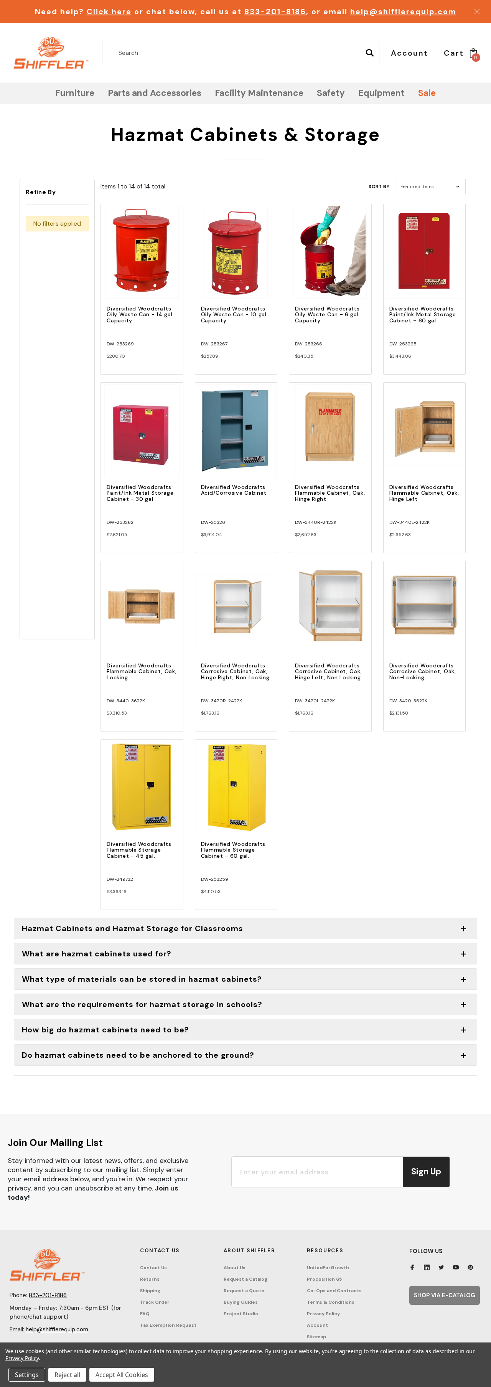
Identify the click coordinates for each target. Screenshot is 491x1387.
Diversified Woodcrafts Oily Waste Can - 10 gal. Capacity (234, 314)
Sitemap (316, 1337)
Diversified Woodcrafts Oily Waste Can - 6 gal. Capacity (327, 314)
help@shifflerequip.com (403, 12)
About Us (235, 1268)
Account (317, 1325)
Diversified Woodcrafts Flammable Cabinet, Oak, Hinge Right (330, 493)
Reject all (67, 1374)
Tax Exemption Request (168, 1325)
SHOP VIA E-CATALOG (444, 1295)
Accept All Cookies (122, 1374)
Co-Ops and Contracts (334, 1291)
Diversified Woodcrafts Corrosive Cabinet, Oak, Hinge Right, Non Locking (235, 671)
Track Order (155, 1302)
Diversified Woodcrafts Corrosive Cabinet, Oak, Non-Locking (422, 671)
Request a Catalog (245, 1279)
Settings (27, 1374)
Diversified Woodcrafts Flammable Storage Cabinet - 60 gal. (233, 849)
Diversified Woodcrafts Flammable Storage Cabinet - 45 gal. (139, 849)
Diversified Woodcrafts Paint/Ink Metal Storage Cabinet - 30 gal (140, 493)
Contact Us (153, 1268)
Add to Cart (142, 259)
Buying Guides (241, 1302)
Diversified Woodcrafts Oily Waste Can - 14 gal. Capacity (140, 314)
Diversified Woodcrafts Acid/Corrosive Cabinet (234, 490)
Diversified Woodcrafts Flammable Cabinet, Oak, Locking (141, 671)
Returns (150, 1279)
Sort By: (380, 186)
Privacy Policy (323, 1314)
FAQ (145, 1314)
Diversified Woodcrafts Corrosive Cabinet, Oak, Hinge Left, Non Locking (328, 671)
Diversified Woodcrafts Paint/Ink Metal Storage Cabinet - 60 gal (422, 314)
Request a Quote (244, 1291)
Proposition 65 (324, 1279)
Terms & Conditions (330, 1302)
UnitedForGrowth (328, 1268)
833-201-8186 (275, 12)
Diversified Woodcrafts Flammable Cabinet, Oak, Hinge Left (424, 493)
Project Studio (241, 1314)
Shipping (150, 1291)
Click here (109, 12)
